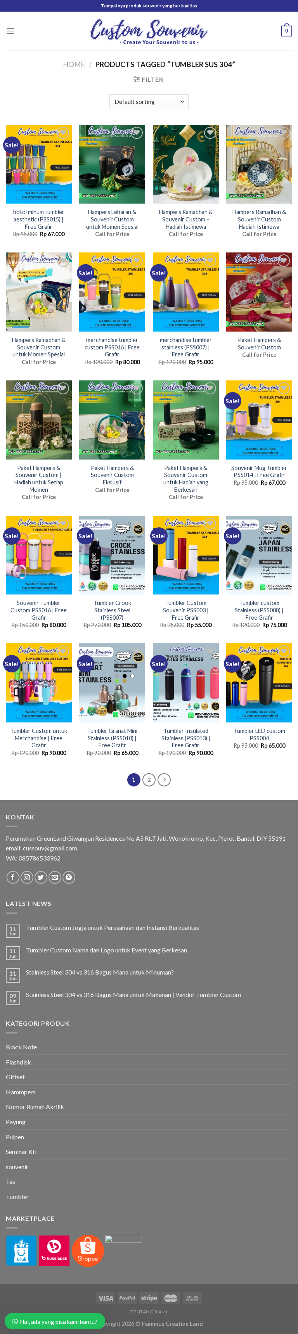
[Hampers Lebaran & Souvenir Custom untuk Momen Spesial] (112, 164)
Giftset (15, 1076)
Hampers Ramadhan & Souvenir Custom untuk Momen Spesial (39, 347)
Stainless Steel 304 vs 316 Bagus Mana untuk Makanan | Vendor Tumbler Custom (133, 994)
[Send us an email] (55, 877)
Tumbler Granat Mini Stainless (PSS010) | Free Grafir (112, 737)
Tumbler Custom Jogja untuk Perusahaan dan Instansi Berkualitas (112, 927)
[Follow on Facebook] (13, 877)
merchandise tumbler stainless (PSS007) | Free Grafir (186, 347)
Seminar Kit (21, 1151)
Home (74, 64)
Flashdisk (18, 1062)
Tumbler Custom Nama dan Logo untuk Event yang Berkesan (106, 950)
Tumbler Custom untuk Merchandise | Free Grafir (38, 737)
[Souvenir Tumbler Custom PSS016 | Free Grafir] (39, 555)
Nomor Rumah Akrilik (35, 1106)
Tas (10, 1181)
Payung (16, 1121)
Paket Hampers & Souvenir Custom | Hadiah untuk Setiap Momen (38, 479)
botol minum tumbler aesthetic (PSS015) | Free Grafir (38, 219)
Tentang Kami (148, 1312)
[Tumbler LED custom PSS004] (259, 682)
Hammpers (21, 1092)
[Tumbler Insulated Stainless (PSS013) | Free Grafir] (186, 682)
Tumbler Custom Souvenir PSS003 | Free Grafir (186, 610)
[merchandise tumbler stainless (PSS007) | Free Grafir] (186, 292)
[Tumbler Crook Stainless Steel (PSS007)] (112, 555)
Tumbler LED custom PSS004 (259, 734)
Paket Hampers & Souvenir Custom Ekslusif (112, 475)
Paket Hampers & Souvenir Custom (259, 344)
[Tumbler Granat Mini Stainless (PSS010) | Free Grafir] (112, 682)
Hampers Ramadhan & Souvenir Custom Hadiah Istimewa (259, 219)
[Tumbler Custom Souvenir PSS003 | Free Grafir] (186, 555)
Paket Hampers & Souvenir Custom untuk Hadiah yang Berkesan (185, 479)
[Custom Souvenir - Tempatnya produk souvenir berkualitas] (149, 31)
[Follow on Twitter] (41, 877)
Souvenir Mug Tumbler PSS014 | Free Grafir (259, 472)
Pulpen (15, 1136)
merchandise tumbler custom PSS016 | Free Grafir (112, 347)
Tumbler (17, 1196)
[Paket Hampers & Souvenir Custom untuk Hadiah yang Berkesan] (186, 420)
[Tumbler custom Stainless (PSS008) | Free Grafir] (259, 555)
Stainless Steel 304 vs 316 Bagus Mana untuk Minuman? (100, 972)
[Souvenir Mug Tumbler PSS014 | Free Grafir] (259, 420)
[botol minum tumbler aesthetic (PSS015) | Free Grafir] (39, 164)
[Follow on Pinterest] (68, 877)
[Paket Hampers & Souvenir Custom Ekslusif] (112, 420)
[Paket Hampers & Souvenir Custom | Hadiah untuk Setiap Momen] (39, 420)
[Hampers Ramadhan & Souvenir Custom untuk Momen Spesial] (39, 292)
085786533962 (40, 858)
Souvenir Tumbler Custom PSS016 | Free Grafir (38, 610)
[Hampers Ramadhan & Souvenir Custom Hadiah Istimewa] (259, 164)
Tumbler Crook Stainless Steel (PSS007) (112, 610)
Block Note (21, 1047)
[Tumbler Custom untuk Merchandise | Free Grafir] (39, 682)
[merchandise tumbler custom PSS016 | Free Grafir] (112, 292)
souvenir (17, 1166)
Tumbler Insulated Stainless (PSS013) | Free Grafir (185, 737)
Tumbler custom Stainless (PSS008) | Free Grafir (259, 610)
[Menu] (10, 30)
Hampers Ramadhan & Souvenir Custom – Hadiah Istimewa (186, 219)
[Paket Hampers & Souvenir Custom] (259, 292)
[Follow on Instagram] (27, 877)
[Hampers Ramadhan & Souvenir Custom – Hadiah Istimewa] (186, 164)
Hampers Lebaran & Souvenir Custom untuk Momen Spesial (112, 219)
